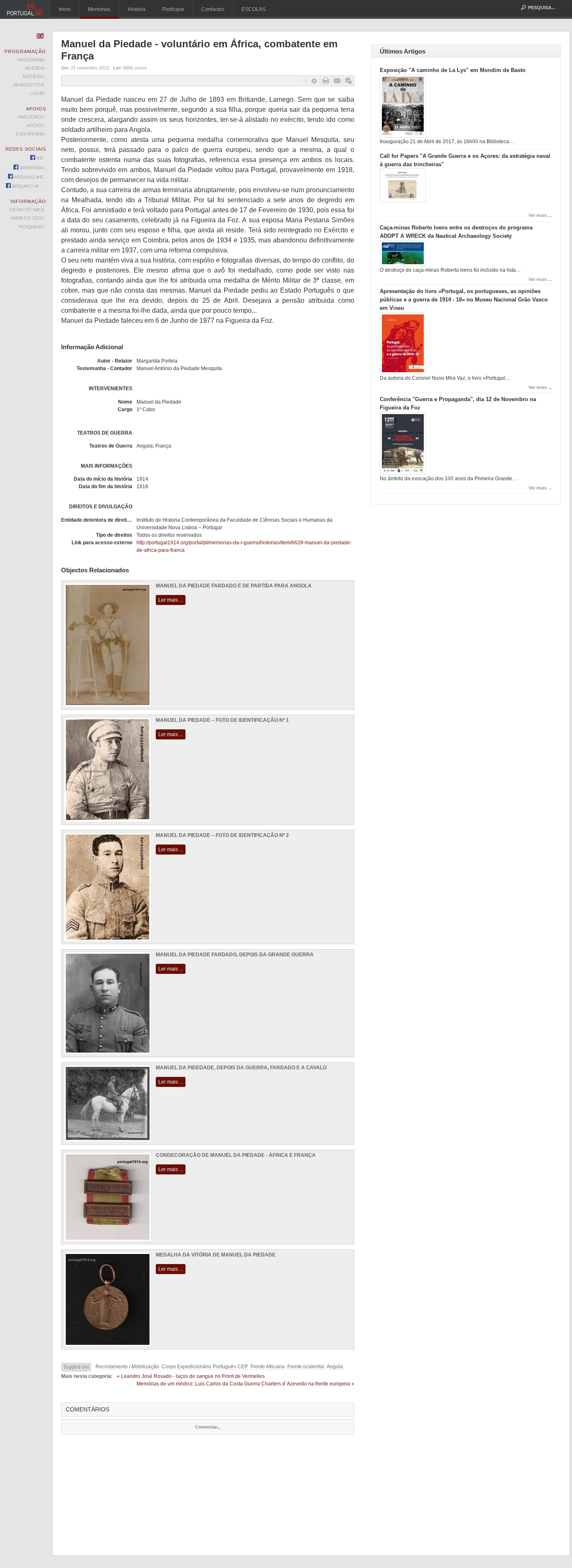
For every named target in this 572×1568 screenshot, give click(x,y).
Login (37, 93)
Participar (173, 9)
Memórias (99, 9)
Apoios (35, 125)
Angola (335, 1367)
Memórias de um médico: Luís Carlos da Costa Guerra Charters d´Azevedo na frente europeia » (245, 1384)
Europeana (30, 133)
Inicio (65, 9)
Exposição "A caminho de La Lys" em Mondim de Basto (453, 70)
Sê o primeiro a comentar (348, 80)
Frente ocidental (305, 1367)
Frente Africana (267, 1367)
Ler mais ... (170, 600)
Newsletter (28, 85)
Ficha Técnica (27, 209)
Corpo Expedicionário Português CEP (205, 1367)
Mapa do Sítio (27, 218)
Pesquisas (31, 226)
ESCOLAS (253, 9)
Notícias (33, 76)
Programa (31, 59)
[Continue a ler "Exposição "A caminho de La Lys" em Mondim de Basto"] (403, 136)
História (136, 9)
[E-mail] (337, 80)
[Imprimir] (325, 80)
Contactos (212, 9)
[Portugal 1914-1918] (25, 9)
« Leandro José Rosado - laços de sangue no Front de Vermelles (191, 1376)
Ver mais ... (540, 215)
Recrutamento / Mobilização (127, 1367)
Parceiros (31, 117)
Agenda (34, 68)
